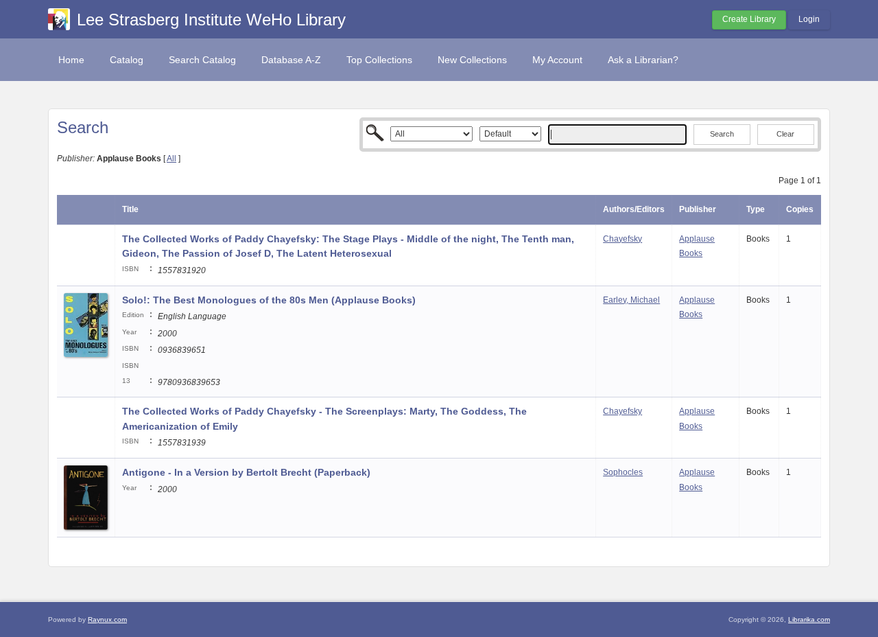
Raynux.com (107, 619)
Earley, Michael (631, 300)
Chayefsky (622, 239)
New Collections (472, 59)
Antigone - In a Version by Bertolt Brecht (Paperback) (246, 472)
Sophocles (623, 472)
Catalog (126, 59)
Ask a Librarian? (643, 59)
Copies (800, 209)
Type (755, 209)
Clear (785, 134)
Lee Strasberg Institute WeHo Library (211, 19)
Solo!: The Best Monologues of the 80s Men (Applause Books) (269, 299)
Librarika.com (809, 619)
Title (130, 209)
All (171, 158)
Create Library (749, 19)
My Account (557, 59)
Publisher (697, 209)
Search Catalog (202, 59)
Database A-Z (291, 59)
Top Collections (379, 59)
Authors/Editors (634, 209)
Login (809, 19)
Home (71, 59)
